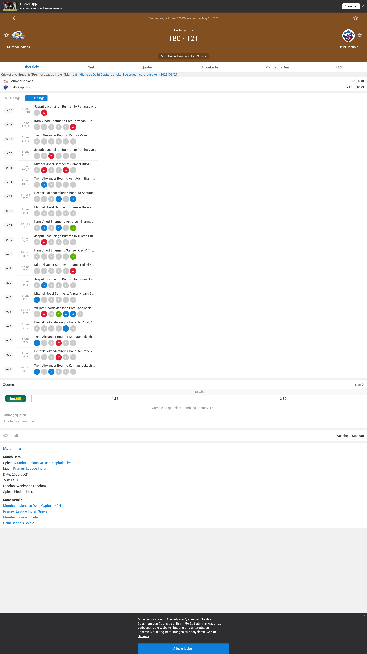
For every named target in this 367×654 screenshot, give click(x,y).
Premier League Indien (30, 468)
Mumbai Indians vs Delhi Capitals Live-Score (47, 463)
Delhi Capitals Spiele (18, 523)
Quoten (8, 384)
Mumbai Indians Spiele (20, 517)
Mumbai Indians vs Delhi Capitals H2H (32, 505)
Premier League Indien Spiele (25, 511)
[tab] (31, 67)
